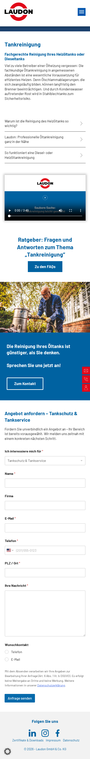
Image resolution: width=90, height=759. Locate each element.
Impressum (53, 740)
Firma (9, 496)
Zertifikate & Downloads (28, 740)
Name (10, 473)
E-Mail (10, 518)
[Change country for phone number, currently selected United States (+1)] (10, 550)
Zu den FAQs (45, 266)
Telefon (11, 541)
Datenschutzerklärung (51, 685)
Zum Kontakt (25, 383)
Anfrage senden (20, 698)
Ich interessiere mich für (24, 451)
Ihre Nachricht (16, 585)
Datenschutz (71, 740)
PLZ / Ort (12, 563)
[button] (7, 751)
